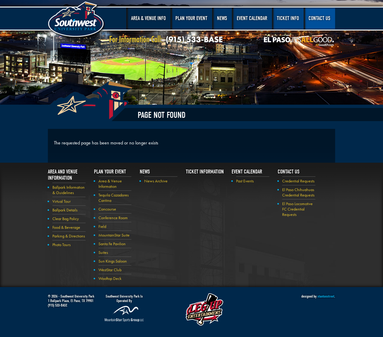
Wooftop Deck (109, 278)
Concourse (107, 209)
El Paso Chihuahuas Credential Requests (298, 192)
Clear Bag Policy (65, 218)
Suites (103, 252)
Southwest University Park (77, 20)
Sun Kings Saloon (112, 261)
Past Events (245, 181)
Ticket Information (205, 172)
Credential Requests (298, 181)
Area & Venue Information (110, 183)
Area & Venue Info (148, 18)
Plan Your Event (191, 18)
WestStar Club (109, 269)
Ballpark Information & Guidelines (68, 189)
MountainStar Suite (114, 235)
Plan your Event (110, 172)
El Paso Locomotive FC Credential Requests (297, 209)
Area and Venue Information (62, 175)
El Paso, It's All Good (299, 41)
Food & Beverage (66, 227)
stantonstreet (325, 296)
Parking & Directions (68, 236)
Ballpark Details (64, 210)
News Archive (156, 181)
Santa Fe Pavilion (112, 243)
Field (102, 226)
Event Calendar (252, 18)
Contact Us (319, 18)
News (222, 18)
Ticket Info (288, 18)
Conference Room (113, 217)
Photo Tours (61, 244)
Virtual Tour (61, 201)
